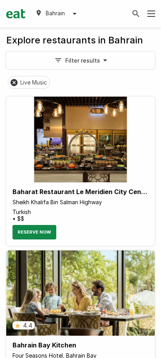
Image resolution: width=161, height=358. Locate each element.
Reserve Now (34, 232)
